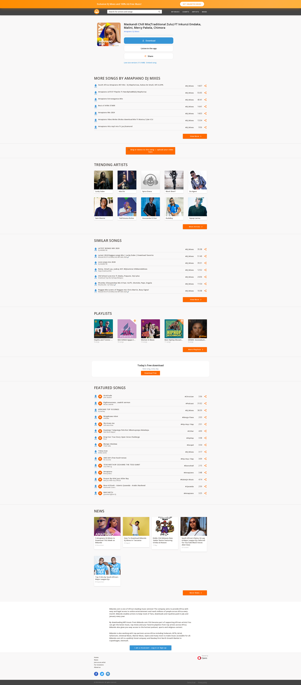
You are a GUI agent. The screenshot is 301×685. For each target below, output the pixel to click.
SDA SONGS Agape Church (127, 340)
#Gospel (190, 445)
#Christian (189, 396)
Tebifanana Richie (126, 218)
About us (97, 667)
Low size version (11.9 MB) (134, 62)
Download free (150, 373)
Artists (195, 12)
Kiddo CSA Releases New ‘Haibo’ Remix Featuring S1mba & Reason (163, 540)
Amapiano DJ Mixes (131, 31)
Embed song (151, 62)
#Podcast (190, 403)
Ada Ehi (122, 191)
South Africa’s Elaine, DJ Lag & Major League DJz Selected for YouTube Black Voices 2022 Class (193, 541)
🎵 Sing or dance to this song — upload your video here (150, 150)
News (96, 660)
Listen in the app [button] (149, 48)
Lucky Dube (100, 191)
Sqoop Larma (194, 218)
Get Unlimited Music (192, 4)
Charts (185, 12)
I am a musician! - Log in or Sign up (150, 648)
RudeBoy (169, 218)
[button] (148, 56)
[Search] (159, 12)
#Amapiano (189, 472)
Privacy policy (202, 682)
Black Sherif (171, 191)
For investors (99, 665)
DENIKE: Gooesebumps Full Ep (197, 340)
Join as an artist (99, 662)
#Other (191, 431)
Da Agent (193, 191)
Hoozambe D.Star (149, 218)
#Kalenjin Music (187, 479)
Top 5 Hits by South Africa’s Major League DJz (106, 578)
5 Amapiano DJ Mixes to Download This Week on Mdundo (105, 540)
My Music (175, 12)
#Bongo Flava (188, 417)
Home (96, 657)
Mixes (204, 12)
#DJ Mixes (189, 86)
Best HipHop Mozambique (174, 340)
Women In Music (147, 340)
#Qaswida (189, 486)
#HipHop (190, 438)
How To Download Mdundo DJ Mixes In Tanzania (135, 539)
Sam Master (100, 218)
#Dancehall (189, 466)
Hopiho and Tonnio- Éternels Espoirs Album (103, 340)
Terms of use (191, 682)
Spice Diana (147, 191)
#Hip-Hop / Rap (187, 424)
